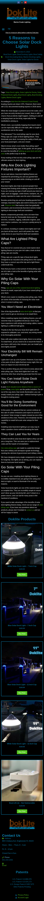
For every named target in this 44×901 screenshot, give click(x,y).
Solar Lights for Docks (30, 59)
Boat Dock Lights (10, 54)
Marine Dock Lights (14, 97)
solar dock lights (26, 311)
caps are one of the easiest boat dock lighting (23, 288)
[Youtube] (25, 2)
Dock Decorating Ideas (14, 57)
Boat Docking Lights (25, 54)
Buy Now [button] (22, 575)
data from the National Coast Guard (24, 101)
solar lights (15, 389)
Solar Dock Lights (14, 59)
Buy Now (22, 811)
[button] (3, 29)
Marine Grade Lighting (22, 22)
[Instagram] (22, 2)
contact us (30, 510)
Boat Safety (37, 54)
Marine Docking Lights (31, 57)
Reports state (10, 205)
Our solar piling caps (9, 448)
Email (4, 865)
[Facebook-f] (18, 2)
